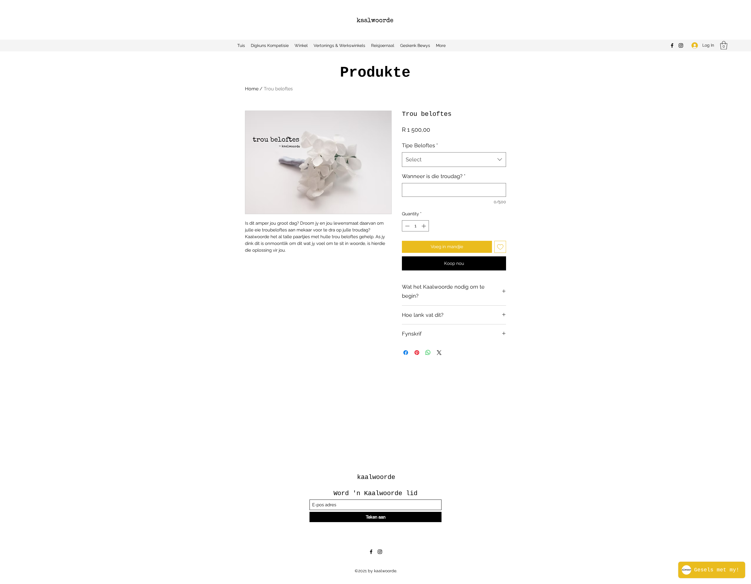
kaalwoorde (376, 477)
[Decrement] (407, 226)
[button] (723, 45)
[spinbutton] (415, 226)
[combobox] (454, 159)
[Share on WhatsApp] (428, 352)
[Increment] (424, 226)
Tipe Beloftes (420, 145)
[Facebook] (672, 45)
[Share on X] (439, 352)
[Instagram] (681, 45)
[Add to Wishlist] (500, 247)
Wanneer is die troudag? (434, 176)
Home (251, 89)
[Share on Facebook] (405, 352)
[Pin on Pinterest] (416, 352)
